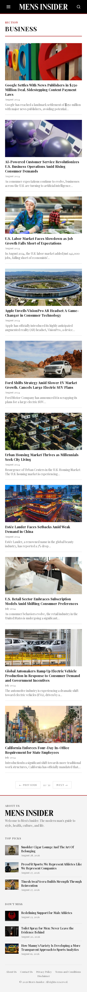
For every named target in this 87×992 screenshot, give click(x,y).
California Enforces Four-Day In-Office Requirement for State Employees (37, 750)
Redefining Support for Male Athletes (46, 913)
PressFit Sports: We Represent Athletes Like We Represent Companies (51, 866)
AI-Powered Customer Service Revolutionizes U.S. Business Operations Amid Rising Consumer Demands (42, 166)
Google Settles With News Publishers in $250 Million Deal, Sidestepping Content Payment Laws (41, 90)
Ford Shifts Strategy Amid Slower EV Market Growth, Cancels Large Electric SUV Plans (41, 385)
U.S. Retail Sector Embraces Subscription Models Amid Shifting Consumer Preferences (41, 601)
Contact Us (26, 971)
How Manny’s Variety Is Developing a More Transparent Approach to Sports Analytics (50, 948)
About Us (11, 971)
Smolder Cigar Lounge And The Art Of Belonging (47, 849)
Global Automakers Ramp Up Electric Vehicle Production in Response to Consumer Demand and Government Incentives (42, 676)
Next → (62, 785)
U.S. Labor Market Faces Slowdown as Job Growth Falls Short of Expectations (39, 240)
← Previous (28, 785)
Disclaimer (43, 976)
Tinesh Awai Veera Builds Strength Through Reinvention (51, 884)
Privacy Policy (44, 971)
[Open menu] (8, 6)
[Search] (78, 6)
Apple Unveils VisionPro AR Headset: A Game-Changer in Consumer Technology (42, 312)
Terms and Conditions (68, 971)
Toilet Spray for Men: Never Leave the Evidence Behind (47, 930)
